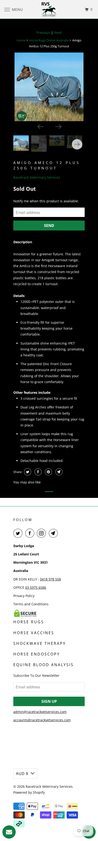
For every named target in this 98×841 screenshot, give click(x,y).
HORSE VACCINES (33, 632)
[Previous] (40, 126)
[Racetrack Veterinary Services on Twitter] (18, 533)
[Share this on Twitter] (27, 471)
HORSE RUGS (28, 621)
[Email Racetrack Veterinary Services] (54, 533)
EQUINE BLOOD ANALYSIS (43, 664)
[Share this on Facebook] (37, 471)
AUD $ (22, 773)
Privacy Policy (23, 595)
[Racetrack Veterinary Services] (49, 9)
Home (21, 40)
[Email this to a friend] (58, 471)
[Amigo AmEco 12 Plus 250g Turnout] (49, 87)
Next (58, 32)
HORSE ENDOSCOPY (36, 654)
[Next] (58, 126)
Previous (43, 32)
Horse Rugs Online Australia (49, 40)
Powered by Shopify (29, 792)
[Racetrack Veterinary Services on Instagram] (42, 533)
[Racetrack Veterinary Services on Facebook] (30, 533)
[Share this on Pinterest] (48, 471)
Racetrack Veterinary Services (36, 177)
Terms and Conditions (31, 604)
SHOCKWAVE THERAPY (39, 643)
